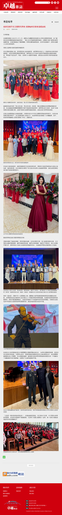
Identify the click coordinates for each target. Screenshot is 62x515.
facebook (55, 3)
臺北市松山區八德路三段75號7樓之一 (38, 505)
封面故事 (6, 12)
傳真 (27, 503)
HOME (13, 5)
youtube (58, 3)
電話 (27, 500)
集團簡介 (5, 491)
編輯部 (8, 29)
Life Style (27, 12)
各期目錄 (56, 12)
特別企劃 (42, 12)
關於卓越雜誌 (6, 493)
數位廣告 (31, 493)
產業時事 (20, 12)
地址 (27, 505)
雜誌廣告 (31, 491)
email (52, 3)
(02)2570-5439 (32, 500)
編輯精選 (35, 12)
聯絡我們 (18, 491)
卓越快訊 (49, 12)
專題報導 (13, 12)
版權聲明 (5, 496)
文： (4, 29)
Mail (27, 508)
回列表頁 (31, 465)
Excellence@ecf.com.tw (34, 508)
